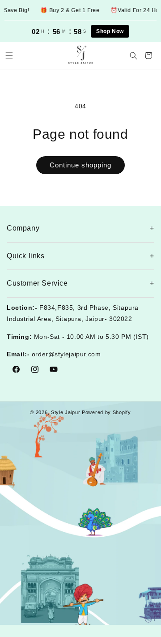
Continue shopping (80, 165)
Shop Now (110, 31)
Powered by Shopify (106, 412)
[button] (9, 55)
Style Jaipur (65, 412)
